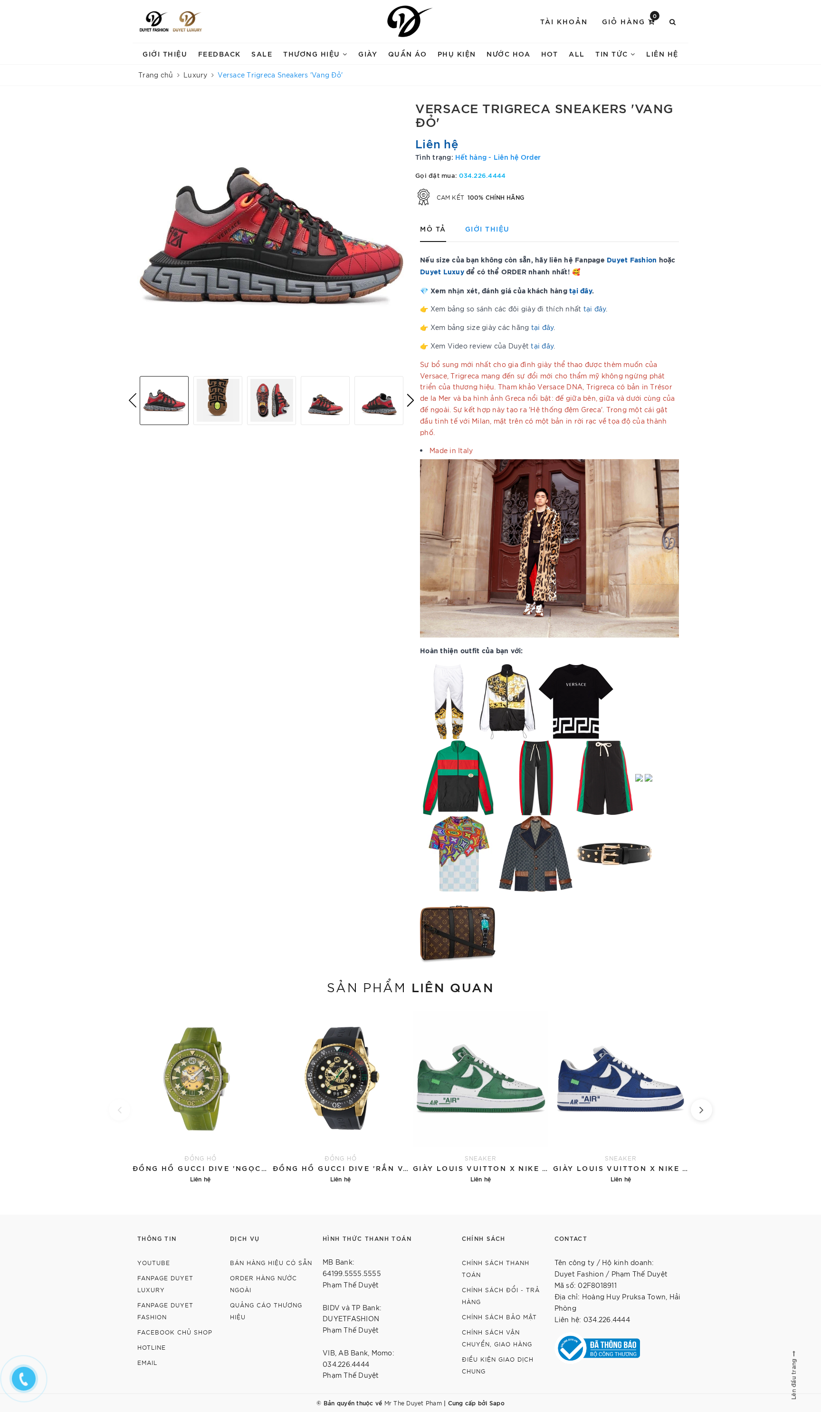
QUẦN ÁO (407, 53)
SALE (261, 53)
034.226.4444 (482, 175)
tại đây (594, 308)
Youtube (153, 1262)
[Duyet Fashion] (154, 21)
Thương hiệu (313, 53)
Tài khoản (564, 21)
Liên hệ (662, 53)
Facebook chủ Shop (174, 1331)
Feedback (219, 53)
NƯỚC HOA (508, 53)
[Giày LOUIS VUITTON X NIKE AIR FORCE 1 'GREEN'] (480, 1095)
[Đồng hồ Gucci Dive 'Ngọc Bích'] (200, 1095)
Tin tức (612, 53)
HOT (549, 53)
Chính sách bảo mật (499, 1316)
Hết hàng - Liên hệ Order (498, 156)
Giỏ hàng (630, 21)
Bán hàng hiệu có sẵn (271, 1262)
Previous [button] (132, 400)
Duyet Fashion (632, 259)
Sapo (497, 1402)
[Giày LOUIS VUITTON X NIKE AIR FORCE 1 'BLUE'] (620, 1095)
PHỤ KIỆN (457, 53)
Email (147, 1362)
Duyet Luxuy (442, 271)
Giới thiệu (165, 53)
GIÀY (367, 53)
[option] (271, 234)
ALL (577, 53)
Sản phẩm (410, 986)
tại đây (580, 290)
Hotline (151, 1347)
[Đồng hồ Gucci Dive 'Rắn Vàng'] (340, 1095)
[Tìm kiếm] (673, 21)
